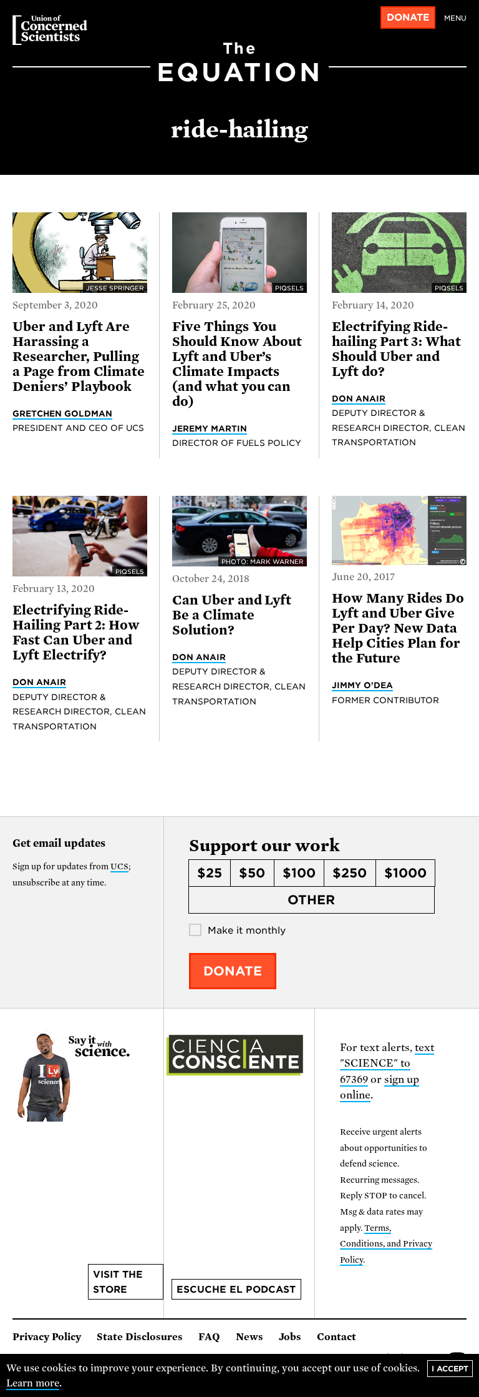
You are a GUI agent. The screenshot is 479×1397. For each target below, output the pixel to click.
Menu (455, 18)
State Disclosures (140, 1337)
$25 (209, 873)
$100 (299, 873)
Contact (336, 1337)
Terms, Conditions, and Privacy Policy (386, 1244)
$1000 (405, 873)
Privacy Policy (46, 1337)
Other (311, 899)
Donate (408, 17)
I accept (450, 1368)
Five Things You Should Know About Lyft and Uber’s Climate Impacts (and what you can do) (237, 364)
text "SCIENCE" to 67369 (387, 1063)
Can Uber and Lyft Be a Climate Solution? (231, 615)
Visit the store (118, 1282)
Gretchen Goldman (62, 413)
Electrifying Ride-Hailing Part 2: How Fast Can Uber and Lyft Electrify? (76, 633)
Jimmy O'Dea (362, 685)
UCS (119, 866)
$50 (252, 873)
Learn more (32, 1383)
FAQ (209, 1337)
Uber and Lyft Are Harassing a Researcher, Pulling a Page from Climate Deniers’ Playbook (78, 356)
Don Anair (358, 398)
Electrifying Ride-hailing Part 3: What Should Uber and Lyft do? (396, 349)
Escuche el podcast (236, 1289)
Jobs (290, 1337)
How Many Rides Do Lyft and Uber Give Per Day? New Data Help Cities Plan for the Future (398, 628)
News (249, 1337)
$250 (349, 873)
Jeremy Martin (209, 428)
